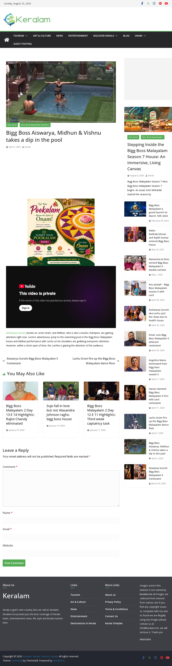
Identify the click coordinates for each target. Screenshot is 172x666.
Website (8, 545)
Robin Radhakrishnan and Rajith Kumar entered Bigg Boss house (159, 237)
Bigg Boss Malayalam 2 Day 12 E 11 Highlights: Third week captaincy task (101, 415)
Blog (126, 35)
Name (8, 513)
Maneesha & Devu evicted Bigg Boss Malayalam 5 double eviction (159, 264)
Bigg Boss (12, 125)
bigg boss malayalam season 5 (35, 125)
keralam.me (146, 594)
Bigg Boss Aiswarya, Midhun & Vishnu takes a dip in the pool (159, 448)
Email (7, 529)
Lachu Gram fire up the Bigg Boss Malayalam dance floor (94, 361)
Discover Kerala (103, 35)
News (59, 35)
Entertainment (78, 35)
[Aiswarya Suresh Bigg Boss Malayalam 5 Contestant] (135, 475)
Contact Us (111, 616)
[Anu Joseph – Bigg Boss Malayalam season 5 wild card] (135, 292)
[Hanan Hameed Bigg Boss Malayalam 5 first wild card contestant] (135, 398)
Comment (10, 467)
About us (110, 594)
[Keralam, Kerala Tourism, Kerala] (7, 40)
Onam (138, 35)
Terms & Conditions (116, 609)
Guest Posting (22, 43)
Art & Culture (42, 35)
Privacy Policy (113, 601)
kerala (28, 146)
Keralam (16, 595)
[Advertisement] (61, 174)
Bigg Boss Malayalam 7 (152, 137)
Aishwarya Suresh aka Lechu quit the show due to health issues (159, 315)
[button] (26, 35)
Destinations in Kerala (83, 623)
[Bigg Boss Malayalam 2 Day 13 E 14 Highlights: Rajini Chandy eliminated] (20, 384)
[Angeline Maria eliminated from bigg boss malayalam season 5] (135, 369)
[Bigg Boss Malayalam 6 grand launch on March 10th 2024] (135, 213)
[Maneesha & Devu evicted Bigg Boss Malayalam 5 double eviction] (135, 267)
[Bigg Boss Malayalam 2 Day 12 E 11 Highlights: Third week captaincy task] (101, 384)
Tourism (18, 35)
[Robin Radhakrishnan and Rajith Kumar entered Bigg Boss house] (135, 240)
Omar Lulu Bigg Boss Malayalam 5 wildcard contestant (159, 340)
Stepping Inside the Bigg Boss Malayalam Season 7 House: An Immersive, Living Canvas (147, 156)
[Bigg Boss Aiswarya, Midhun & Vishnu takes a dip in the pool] (135, 450)
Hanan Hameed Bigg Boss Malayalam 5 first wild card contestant (158, 396)
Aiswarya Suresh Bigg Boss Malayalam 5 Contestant (32, 361)
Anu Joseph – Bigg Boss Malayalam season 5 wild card (159, 290)
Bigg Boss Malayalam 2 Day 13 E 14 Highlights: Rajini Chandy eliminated (20, 415)
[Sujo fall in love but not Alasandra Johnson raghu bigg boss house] (61, 384)
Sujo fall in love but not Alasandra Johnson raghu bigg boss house (61, 412)
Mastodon (145, 639)
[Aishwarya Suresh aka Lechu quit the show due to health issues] (135, 317)
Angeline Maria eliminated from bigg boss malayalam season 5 (158, 367)
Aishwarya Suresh (15, 332)
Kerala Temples (114, 623)
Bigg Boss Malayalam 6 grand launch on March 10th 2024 (158, 210)
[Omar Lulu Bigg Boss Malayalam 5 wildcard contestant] (135, 342)
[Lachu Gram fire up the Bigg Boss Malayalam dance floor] (135, 425)
